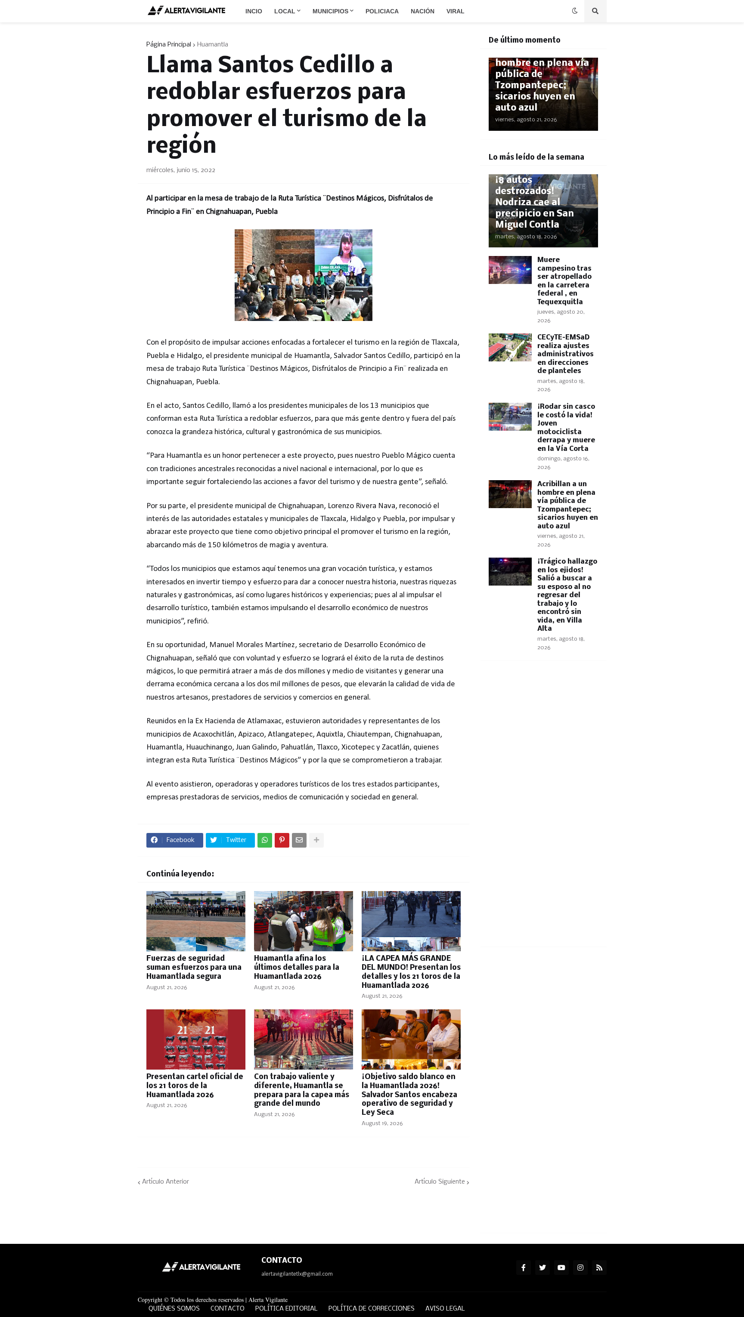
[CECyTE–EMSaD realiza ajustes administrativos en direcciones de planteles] (510, 347)
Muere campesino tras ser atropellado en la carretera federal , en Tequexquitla (564, 281)
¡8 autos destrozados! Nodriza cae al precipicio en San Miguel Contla (534, 203)
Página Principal (168, 45)
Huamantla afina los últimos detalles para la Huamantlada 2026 (296, 968)
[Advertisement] (543, 809)
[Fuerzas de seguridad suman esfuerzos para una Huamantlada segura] (195, 921)
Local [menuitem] (284, 11)
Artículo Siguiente (440, 1181)
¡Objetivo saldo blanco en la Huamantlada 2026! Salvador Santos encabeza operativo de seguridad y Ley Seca (409, 1095)
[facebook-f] (523, 1267)
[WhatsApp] (264, 840)
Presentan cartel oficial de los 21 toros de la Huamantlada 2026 (194, 1086)
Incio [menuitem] (253, 11)
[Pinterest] (282, 840)
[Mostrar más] (316, 840)
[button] (574, 11)
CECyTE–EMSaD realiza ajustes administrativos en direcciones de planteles (565, 354)
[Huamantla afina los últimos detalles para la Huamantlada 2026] (303, 921)
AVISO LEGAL (445, 1308)
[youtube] (561, 1267)
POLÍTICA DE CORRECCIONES (372, 1308)
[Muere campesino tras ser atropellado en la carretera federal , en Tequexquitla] (510, 270)
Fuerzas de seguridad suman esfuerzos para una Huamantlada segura (194, 968)
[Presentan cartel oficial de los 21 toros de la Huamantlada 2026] (195, 1039)
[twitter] (542, 1267)
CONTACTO (228, 1308)
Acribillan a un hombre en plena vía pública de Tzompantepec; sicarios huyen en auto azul (542, 80)
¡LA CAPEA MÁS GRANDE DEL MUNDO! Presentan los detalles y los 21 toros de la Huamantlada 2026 (411, 972)
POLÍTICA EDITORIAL (286, 1308)
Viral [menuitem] (455, 11)
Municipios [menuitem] (330, 11)
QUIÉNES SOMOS (174, 1308)
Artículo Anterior (165, 1181)
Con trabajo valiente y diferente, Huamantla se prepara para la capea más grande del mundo (301, 1090)
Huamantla (212, 45)
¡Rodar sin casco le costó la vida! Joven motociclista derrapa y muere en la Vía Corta (566, 428)
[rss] (599, 1267)
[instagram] (580, 1267)
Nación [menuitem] (422, 11)
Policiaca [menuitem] (382, 11)
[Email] (299, 840)
